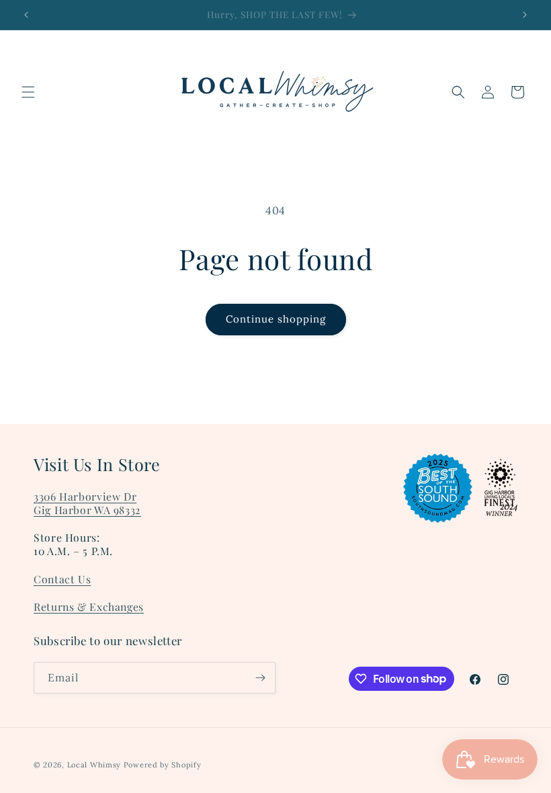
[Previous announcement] (26, 15)
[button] (28, 92)
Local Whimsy (94, 764)
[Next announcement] (525, 15)
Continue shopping (276, 318)
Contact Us (62, 579)
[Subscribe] (260, 678)
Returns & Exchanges (89, 606)
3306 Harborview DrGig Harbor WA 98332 (87, 503)
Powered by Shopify (163, 764)
